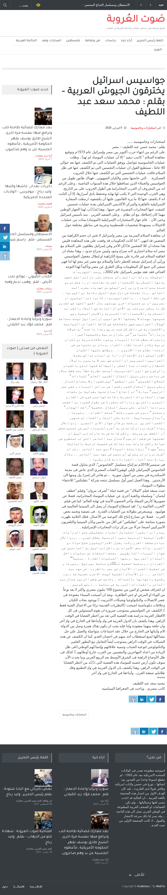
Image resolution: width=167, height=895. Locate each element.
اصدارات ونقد (51, 41)
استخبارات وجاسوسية (143, 128)
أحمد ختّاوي (39, 501)
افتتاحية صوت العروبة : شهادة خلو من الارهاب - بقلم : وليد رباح (27, 836)
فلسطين (73, 41)
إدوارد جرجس (39, 477)
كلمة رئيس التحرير (150, 41)
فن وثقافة (92, 41)
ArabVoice (143, 886)
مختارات (39, 155)
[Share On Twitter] (151, 699)
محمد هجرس (38, 572)
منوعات (48, 245)
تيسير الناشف (15, 477)
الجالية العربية (26, 41)
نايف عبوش (15, 548)
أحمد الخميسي (15, 501)
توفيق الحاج (39, 453)
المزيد (158, 50)
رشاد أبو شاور (39, 429)
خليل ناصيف (39, 524)
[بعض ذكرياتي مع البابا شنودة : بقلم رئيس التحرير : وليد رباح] (43, 777)
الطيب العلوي (39, 548)
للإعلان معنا (36, 886)
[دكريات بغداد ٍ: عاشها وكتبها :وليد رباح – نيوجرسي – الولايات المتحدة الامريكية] (43, 175)
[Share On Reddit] (133, 699)
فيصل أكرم (15, 453)
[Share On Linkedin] (142, 699)
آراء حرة (126, 41)
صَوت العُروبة (136, 20)
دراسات (110, 41)
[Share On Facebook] (160, 699)
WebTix (160, 886)
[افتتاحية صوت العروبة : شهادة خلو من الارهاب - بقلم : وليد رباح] (43, 820)
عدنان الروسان (15, 524)
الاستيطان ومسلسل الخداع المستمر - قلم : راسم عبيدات (106, 5)
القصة (49, 203)
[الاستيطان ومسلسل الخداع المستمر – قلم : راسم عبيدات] (43, 223)
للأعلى (139, 875)
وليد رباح (15, 381)
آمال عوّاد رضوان (38, 381)
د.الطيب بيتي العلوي (15, 429)
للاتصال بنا (18, 886)
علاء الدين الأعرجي (15, 405)
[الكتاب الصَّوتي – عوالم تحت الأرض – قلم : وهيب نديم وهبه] (43, 265)
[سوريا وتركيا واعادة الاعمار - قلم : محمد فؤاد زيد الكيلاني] (100, 777)
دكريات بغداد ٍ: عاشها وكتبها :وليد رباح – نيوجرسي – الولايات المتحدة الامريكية (27, 191)
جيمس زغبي (39, 405)
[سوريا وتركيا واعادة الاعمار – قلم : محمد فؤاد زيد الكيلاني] (43, 308)
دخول (5, 886)
